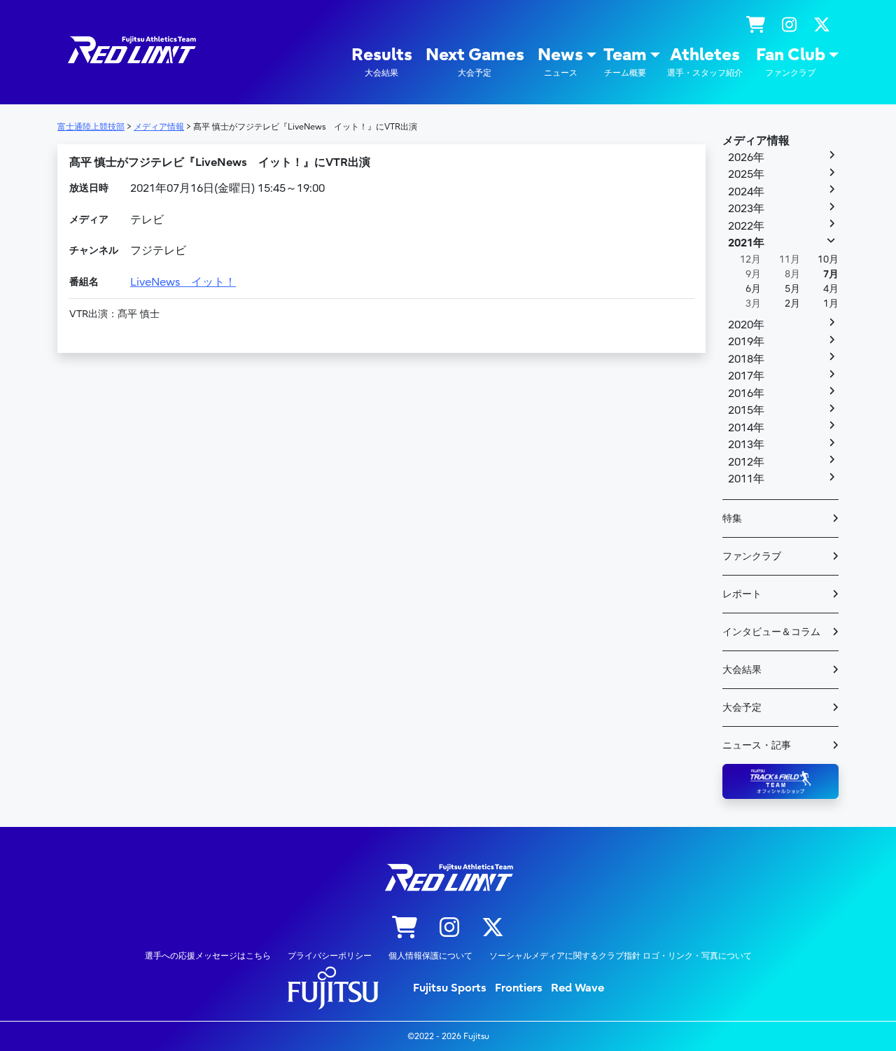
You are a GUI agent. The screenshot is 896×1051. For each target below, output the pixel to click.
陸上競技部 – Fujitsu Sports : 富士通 (130, 50)
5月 (792, 289)
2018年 (746, 359)
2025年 (746, 174)
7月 (831, 274)
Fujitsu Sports (449, 988)
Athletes (705, 61)
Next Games (475, 61)
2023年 (746, 208)
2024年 (746, 192)
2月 (792, 303)
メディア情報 (756, 140)
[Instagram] (789, 25)
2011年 (746, 479)
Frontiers (518, 988)
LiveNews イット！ (183, 282)
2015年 (746, 410)
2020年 (746, 325)
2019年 (746, 341)
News (560, 61)
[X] (822, 25)
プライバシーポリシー (330, 956)
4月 (831, 289)
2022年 (746, 226)
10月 (828, 259)
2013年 (746, 444)
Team (625, 61)
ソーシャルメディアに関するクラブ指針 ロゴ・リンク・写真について (620, 956)
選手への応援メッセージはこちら (208, 956)
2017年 (746, 376)
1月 (831, 303)
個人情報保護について (430, 956)
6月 (753, 289)
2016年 (746, 393)
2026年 (746, 157)
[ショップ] (756, 25)
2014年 (746, 428)
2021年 (746, 243)
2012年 (746, 462)
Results (381, 61)
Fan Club (790, 61)
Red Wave (577, 988)
